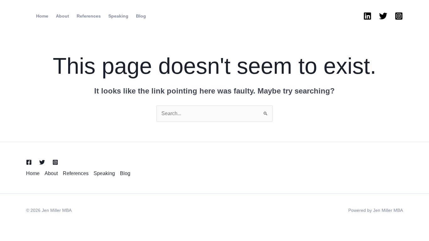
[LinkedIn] (367, 16)
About (62, 16)
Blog (141, 16)
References (89, 16)
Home (42, 16)
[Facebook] (29, 162)
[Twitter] (383, 16)
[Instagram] (399, 16)
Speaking (118, 16)
